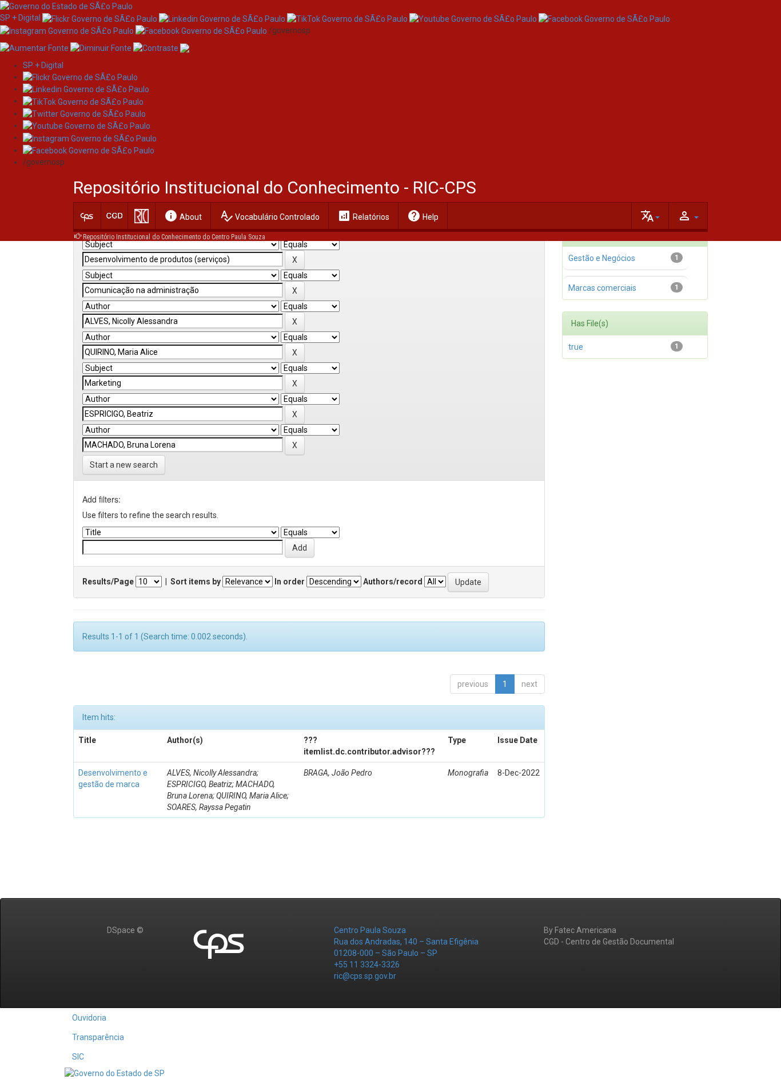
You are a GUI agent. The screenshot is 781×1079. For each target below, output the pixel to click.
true (575, 346)
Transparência (98, 1037)
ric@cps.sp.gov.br (365, 976)
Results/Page (108, 581)
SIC (78, 1056)
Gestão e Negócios (601, 258)
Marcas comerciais (602, 288)
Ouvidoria (89, 1017)
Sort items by (195, 581)
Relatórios (363, 216)
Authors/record (393, 581)
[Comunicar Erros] (184, 47)
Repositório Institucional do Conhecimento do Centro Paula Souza (174, 237)
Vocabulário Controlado (270, 216)
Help (423, 216)
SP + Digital (20, 17)
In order (289, 581)
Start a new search (124, 464)
